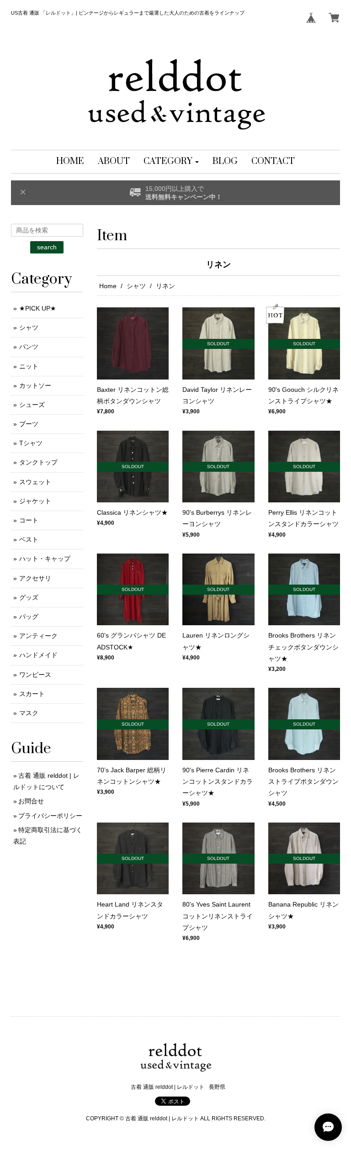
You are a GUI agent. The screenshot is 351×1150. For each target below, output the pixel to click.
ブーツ (28, 423)
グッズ (28, 597)
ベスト (28, 539)
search (47, 247)
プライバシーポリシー (50, 815)
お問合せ (31, 801)
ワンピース (35, 674)
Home (108, 286)
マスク (28, 713)
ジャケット (35, 501)
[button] (171, 161)
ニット (28, 366)
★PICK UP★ (37, 308)
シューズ (32, 404)
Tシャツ (31, 443)
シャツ (136, 286)
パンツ (28, 346)
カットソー (35, 385)
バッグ (28, 616)
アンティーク (38, 635)
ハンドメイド (38, 655)
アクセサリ (35, 578)
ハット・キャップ (44, 558)
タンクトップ (38, 462)
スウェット (35, 481)
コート (28, 520)
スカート (32, 693)
